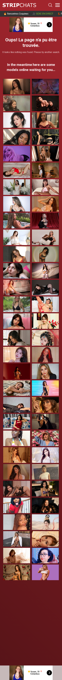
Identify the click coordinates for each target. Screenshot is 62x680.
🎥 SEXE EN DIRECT (43, 13)
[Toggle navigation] (57, 5)
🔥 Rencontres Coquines (16, 13)
